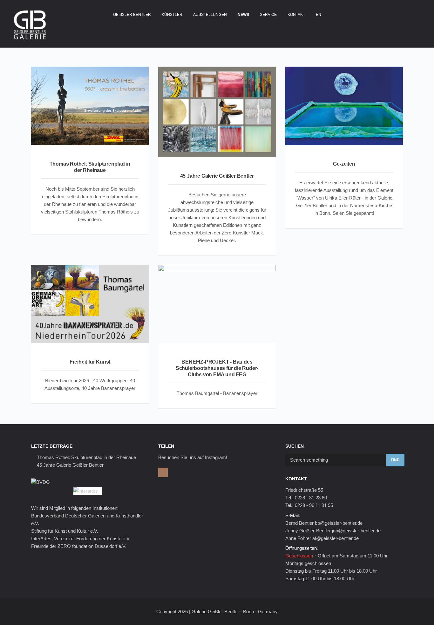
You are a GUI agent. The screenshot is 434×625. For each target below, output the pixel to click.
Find (395, 460)
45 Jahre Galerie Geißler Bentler (217, 176)
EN (318, 14)
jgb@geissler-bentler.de (356, 530)
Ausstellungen (210, 14)
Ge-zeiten (344, 164)
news (243, 14)
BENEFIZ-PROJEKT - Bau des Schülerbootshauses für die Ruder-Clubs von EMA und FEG (217, 368)
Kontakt (296, 14)
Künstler (172, 14)
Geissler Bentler (132, 14)
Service (268, 14)
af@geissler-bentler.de (335, 538)
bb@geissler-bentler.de (339, 523)
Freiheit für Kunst (90, 362)
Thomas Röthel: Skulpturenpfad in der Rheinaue (86, 457)
